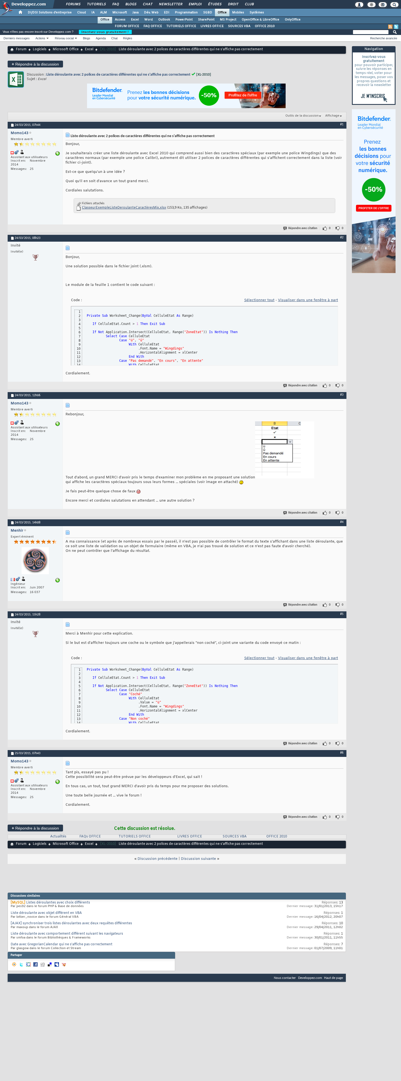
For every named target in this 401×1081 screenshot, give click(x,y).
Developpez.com (310, 978)
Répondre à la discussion (35, 64)
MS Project (228, 20)
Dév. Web (151, 12)
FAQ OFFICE (152, 26)
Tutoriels (96, 4)
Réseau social (64, 38)
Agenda (101, 38)
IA (93, 12)
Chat (147, 4)
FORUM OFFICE (127, 26)
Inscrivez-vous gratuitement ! (105, 32)
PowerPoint (184, 20)
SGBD (207, 12)
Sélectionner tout (259, 300)
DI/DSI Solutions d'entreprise (50, 12)
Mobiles (238, 12)
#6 (341, 752)
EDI (166, 12)
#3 (341, 394)
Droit (233, 4)
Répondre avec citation (302, 228)
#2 (341, 237)
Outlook (164, 20)
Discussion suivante (198, 859)
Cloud (81, 12)
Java (135, 12)
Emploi (195, 4)
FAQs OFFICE (90, 836)
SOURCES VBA (239, 26)
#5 (341, 614)
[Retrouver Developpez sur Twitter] (396, 27)
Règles (127, 38)
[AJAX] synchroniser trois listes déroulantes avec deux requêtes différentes (71, 923)
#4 (341, 522)
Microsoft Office (66, 49)
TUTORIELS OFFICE (181, 26)
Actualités (58, 836)
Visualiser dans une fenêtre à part (308, 300)
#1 (341, 124)
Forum (21, 49)
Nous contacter (285, 978)
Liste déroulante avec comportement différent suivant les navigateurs (67, 934)
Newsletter (170, 4)
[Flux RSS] (390, 27)
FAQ (115, 4)
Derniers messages (17, 38)
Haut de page (333, 978)
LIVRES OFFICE (212, 26)
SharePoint (206, 20)
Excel (135, 20)
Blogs (131, 4)
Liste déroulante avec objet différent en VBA (46, 913)
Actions (40, 38)
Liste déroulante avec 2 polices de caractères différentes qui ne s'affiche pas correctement (118, 75)
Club (249, 4)
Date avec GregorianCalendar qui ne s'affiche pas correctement (61, 944)
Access (120, 20)
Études (214, 4)
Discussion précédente (157, 859)
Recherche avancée (383, 38)
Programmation (186, 12)
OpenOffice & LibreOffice (260, 20)
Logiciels (39, 49)
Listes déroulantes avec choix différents (58, 903)
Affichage (332, 116)
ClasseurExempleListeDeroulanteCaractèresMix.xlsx (124, 208)
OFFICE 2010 (265, 26)
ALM (103, 12)
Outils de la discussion (302, 116)
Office (222, 12)
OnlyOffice (293, 20)
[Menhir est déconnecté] (35, 561)
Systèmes (257, 12)
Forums (73, 4)
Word (148, 20)
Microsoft (119, 12)
